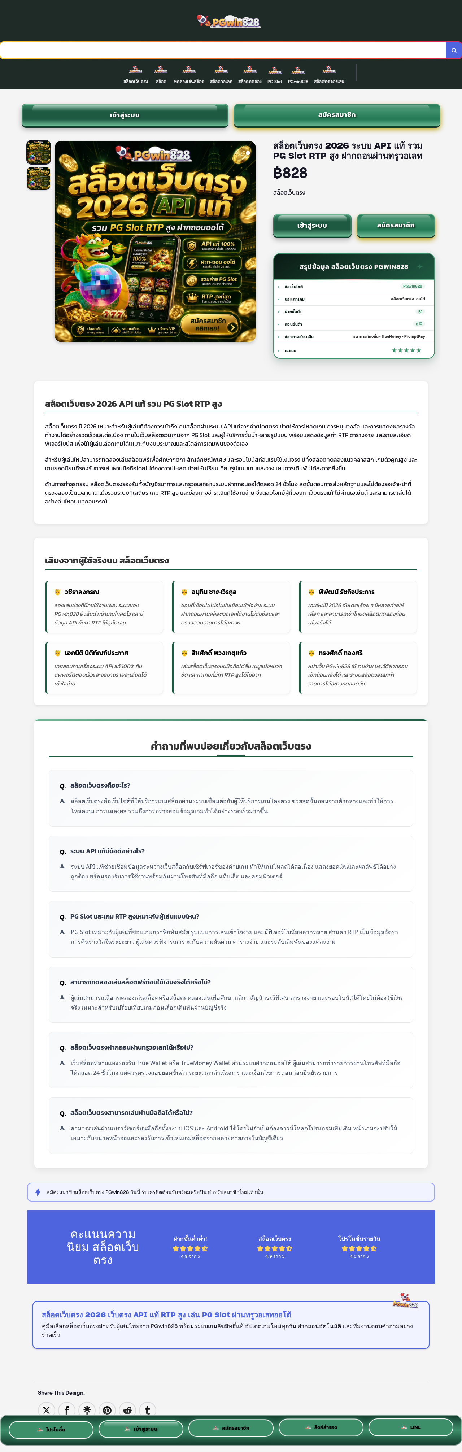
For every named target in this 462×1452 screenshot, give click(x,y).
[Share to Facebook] (66, 1409)
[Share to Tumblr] (147, 1409)
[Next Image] (250, 242)
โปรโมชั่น (55, 1427)
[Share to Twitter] (46, 1409)
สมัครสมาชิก (337, 114)
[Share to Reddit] (127, 1409)
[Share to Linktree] (87, 1409)
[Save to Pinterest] (107, 1409)
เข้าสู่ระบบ (125, 115)
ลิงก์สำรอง (325, 1429)
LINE (415, 1429)
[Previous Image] (60, 242)
